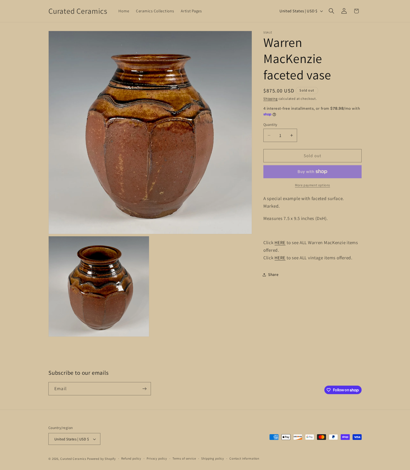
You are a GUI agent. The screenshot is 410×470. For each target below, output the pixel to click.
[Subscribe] (144, 388)
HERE (280, 242)
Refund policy (131, 458)
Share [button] (273, 274)
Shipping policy (212, 458)
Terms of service (184, 458)
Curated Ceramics (73, 459)
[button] (331, 11)
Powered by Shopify (101, 459)
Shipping (270, 98)
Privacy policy (157, 458)
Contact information (244, 458)
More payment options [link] (312, 185)
